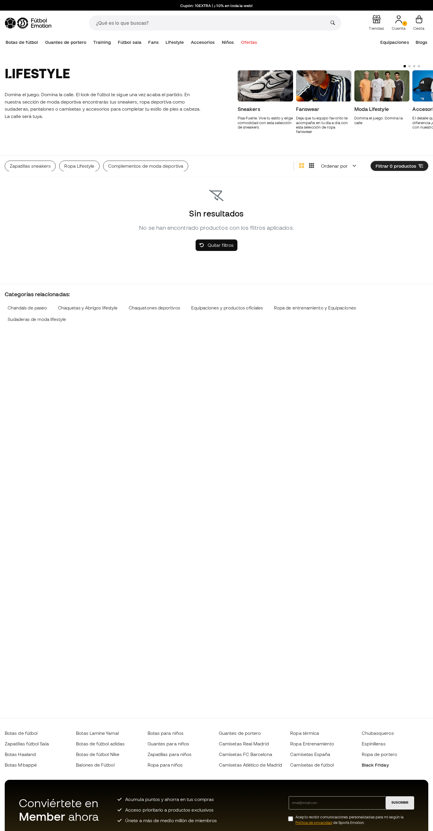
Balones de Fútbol (95, 764)
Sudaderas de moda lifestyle (37, 319)
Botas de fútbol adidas (100, 743)
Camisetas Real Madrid (244, 743)
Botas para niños (166, 733)
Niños (228, 42)
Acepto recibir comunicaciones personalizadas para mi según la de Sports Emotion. (349, 820)
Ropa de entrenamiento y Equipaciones (315, 307)
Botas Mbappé (21, 764)
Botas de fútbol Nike (97, 754)
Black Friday (375, 764)
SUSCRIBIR (399, 802)
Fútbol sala (129, 42)
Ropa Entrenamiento (312, 743)
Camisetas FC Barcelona (245, 754)
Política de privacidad (313, 823)
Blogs (421, 42)
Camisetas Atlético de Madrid (250, 764)
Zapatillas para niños (170, 754)
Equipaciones (394, 42)
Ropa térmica (304, 733)
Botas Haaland (20, 754)
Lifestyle (175, 42)
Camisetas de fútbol (311, 764)
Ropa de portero (379, 754)
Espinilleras (374, 743)
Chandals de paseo (27, 307)
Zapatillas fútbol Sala (27, 743)
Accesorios (203, 42)
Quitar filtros (220, 245)
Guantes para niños (168, 743)
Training (102, 42)
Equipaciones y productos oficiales (227, 307)
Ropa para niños (165, 764)
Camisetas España (310, 754)
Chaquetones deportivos (154, 307)
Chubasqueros (378, 733)
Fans (153, 42)
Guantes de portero (65, 42)
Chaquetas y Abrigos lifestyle (88, 307)
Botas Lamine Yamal (97, 733)
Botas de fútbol (22, 42)
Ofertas (249, 42)
